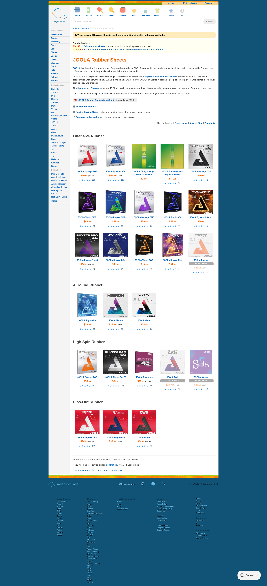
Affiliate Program (202, 538)
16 (94, 180)
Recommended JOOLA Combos (146, 49)
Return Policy (162, 504)
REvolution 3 (92, 558)
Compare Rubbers (164, 528)
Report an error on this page (87, 470)
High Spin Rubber (59, 197)
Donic (53, 106)
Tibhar (54, 109)
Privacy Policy (201, 506)
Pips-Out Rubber (58, 174)
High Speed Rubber (56, 192)
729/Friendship (57, 146)
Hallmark (55, 159)
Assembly (55, 42)
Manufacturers (201, 535)
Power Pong (91, 554)
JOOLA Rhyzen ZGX (115, 260)
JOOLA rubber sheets (93, 46)
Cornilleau (91, 511)
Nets (53, 70)
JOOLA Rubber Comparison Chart (96, 100)
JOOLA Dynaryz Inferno (201, 217)
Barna (54, 152)
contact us (111, 465)
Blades (54, 52)
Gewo (53, 132)
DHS (53, 96)
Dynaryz (81, 88)
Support (208, 3)
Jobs (198, 510)
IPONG (90, 532)
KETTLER (91, 540)
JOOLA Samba (201, 377)
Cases (53, 59)
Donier (54, 166)
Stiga (53, 139)
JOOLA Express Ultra (87, 437)
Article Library (122, 509)
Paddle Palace (92, 549)
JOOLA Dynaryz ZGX (201, 171)
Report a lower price (113, 470)
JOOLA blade (118, 49)
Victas (54, 119)
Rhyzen (95, 88)
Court (53, 66)
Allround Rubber (58, 184)
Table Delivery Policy (164, 509)
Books (54, 56)
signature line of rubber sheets (160, 76)
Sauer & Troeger (58, 142)
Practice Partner (93, 556)
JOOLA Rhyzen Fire (172, 260)
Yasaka (54, 92)
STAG (89, 568)
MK (88, 544)
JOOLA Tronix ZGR (144, 260)
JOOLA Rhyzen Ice (87, 320)
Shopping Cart (191, 3)
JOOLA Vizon (144, 320)
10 (122, 386)
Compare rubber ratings (88, 117)
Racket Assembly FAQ (165, 506)
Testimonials (161, 521)
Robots (54, 77)
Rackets (54, 73)
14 (207, 272)
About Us (199, 501)
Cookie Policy (201, 508)
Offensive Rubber (59, 187)
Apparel (54, 38)
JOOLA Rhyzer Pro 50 (115, 377)
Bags (53, 45)
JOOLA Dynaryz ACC (116, 171)
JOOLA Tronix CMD (87, 217)
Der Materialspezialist (59, 114)
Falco (89, 523)
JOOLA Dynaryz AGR (87, 171)
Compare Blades (163, 525)
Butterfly (55, 89)
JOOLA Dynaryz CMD (144, 217)
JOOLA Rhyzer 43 (144, 377)
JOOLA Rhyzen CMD (115, 217)
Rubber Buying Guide (87, 112)
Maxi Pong (91, 542)
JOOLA (54, 122)
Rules (119, 506)
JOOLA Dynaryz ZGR (87, 377)
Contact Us (161, 511)
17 (94, 446)
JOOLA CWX (144, 437)
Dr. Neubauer (57, 136)
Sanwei (54, 102)
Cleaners (55, 63)
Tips (119, 504)
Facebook (200, 525)
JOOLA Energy (201, 260)
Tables (54, 201)
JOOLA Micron (116, 320)
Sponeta (90, 566)
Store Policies (162, 502)
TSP (53, 156)
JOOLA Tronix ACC (172, 217)
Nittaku (54, 99)
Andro (54, 129)
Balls (53, 49)
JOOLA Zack (172, 377)
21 (122, 180)
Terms (198, 503)
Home (76, 28)
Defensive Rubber (59, 180)
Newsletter (200, 521)
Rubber (54, 80)
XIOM (54, 125)
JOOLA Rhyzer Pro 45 (87, 260)
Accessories (56, 34)
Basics (119, 502)
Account (172, 3)
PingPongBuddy (93, 551)
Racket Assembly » (86, 106)
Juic (53, 149)
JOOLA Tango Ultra (115, 437)
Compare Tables (163, 530)
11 (94, 386)
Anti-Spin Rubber (58, 177)
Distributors (200, 533)
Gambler (55, 163)
